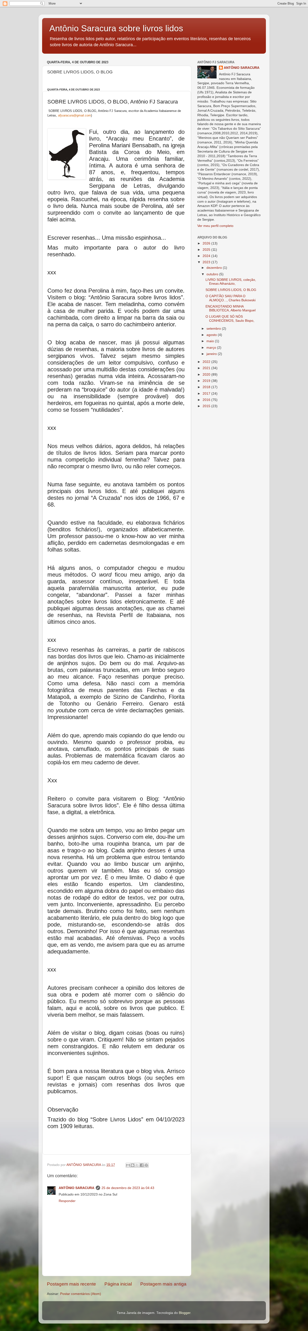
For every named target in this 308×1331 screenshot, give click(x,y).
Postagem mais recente (71, 1283)
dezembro (214, 268)
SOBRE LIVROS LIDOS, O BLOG (230, 290)
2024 (207, 256)
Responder (67, 1201)
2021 (207, 368)
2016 (207, 400)
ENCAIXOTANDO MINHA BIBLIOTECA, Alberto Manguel (230, 308)
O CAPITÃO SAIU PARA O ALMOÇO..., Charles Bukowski (230, 298)
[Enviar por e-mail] (128, 1165)
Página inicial (118, 1283)
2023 (207, 262)
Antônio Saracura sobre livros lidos (116, 28)
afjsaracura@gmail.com (74, 115)
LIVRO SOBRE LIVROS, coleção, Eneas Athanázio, (230, 281)
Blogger (184, 1313)
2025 (207, 249)
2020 (207, 374)
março (211, 347)
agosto (212, 335)
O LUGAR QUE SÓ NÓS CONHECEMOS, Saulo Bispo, (229, 318)
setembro (214, 328)
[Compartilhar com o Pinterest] (146, 1165)
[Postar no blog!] (132, 1165)
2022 (207, 362)
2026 (207, 243)
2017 (207, 393)
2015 (207, 406)
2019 (207, 381)
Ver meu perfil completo (215, 226)
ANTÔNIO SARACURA (76, 1188)
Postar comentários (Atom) (80, 1294)
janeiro (212, 354)
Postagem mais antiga (163, 1283)
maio (210, 341)
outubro (212, 274)
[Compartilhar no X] (137, 1165)
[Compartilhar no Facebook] (141, 1165)
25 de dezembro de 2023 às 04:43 (128, 1188)
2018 (207, 387)
